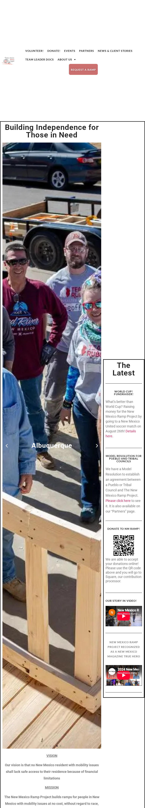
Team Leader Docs (39, 59)
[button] (6, 445)
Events (69, 50)
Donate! (53, 50)
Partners (86, 50)
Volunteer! (34, 50)
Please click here (118, 501)
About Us (65, 59)
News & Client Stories (115, 50)
